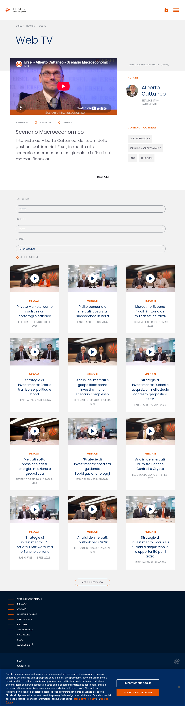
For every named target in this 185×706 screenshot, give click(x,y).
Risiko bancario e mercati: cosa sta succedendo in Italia (92, 311)
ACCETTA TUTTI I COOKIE (138, 692)
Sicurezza (23, 634)
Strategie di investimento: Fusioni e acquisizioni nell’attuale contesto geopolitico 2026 (150, 389)
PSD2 (20, 639)
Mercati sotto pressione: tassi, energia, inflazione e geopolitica (35, 466)
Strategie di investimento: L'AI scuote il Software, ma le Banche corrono (34, 544)
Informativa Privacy (84, 698)
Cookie (21, 609)
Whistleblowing (27, 614)
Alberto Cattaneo (154, 90)
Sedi (19, 661)
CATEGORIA (22, 199)
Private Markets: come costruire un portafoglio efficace (35, 311)
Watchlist (42, 122)
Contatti (23, 666)
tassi (132, 158)
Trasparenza (25, 629)
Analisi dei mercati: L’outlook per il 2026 (92, 539)
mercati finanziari (140, 138)
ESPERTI (20, 218)
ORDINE (20, 238)
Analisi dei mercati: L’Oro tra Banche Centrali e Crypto (150, 464)
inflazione (147, 158)
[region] (92, 687)
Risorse (30, 26)
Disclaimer (104, 177)
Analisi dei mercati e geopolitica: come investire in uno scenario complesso (92, 387)
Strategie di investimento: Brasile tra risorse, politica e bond (34, 387)
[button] (91, 209)
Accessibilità (25, 644)
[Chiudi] (179, 687)
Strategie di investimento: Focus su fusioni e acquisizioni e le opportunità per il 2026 (150, 547)
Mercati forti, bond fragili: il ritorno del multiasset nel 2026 (150, 311)
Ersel (19, 26)
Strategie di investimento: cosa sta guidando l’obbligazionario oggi (92, 466)
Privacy (22, 604)
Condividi (65, 122)
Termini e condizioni (29, 599)
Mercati (34, 301)
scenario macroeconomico (145, 148)
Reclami (22, 624)
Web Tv (42, 26)
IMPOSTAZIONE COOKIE (137, 683)
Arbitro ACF (24, 619)
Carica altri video (92, 582)
